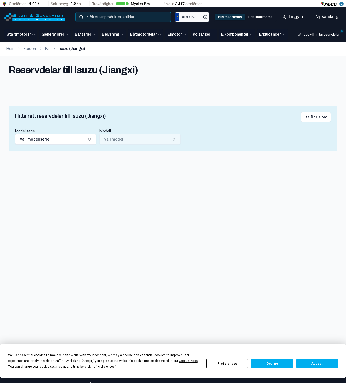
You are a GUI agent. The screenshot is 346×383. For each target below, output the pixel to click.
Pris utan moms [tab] (260, 17)
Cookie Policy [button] (188, 361)
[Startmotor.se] (34, 17)
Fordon (30, 49)
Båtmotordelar (143, 34)
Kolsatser (201, 34)
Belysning (110, 34)
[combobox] (123, 17)
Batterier (83, 34)
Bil (47, 49)
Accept (317, 363)
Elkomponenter (234, 34)
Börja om (319, 117)
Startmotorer (18, 34)
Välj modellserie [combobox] (34, 139)
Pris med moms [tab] (230, 17)
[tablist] (245, 17)
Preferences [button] (106, 366)
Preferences (227, 363)
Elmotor (175, 34)
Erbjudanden (270, 34)
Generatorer (53, 34)
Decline (272, 363)
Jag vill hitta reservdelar (322, 34)
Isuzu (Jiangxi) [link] (72, 49)
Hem (10, 49)
